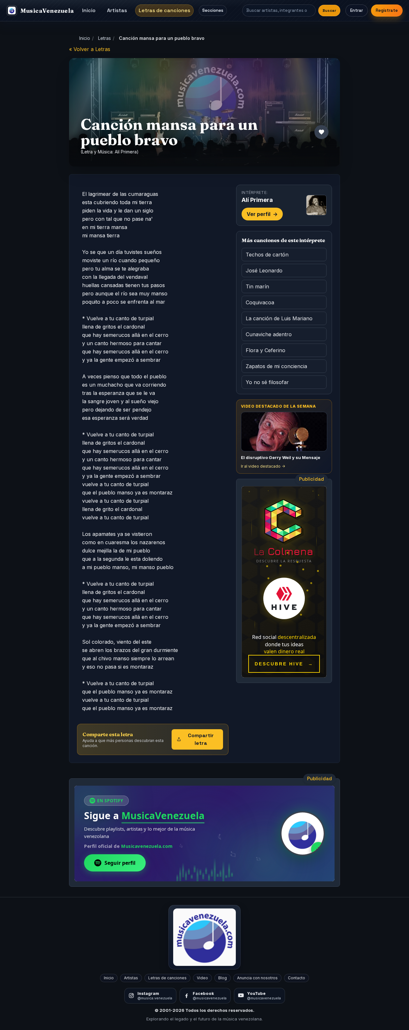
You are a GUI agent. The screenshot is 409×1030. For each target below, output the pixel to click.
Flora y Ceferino (265, 350)
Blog (222, 977)
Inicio (89, 10)
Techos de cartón (267, 254)
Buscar (329, 10)
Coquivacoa (260, 302)
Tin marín (257, 286)
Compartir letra (201, 739)
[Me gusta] (321, 132)
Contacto (296, 977)
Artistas (117, 10)
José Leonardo (264, 270)
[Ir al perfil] (316, 205)
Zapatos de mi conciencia (276, 366)
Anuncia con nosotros (257, 977)
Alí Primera (126, 151)
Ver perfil (262, 214)
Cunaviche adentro (269, 334)
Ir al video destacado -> (263, 466)
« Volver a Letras (89, 49)
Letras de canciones (164, 10)
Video (202, 977)
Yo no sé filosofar (267, 382)
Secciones (212, 10)
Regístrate (387, 10)
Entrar (356, 10)
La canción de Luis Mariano (279, 318)
